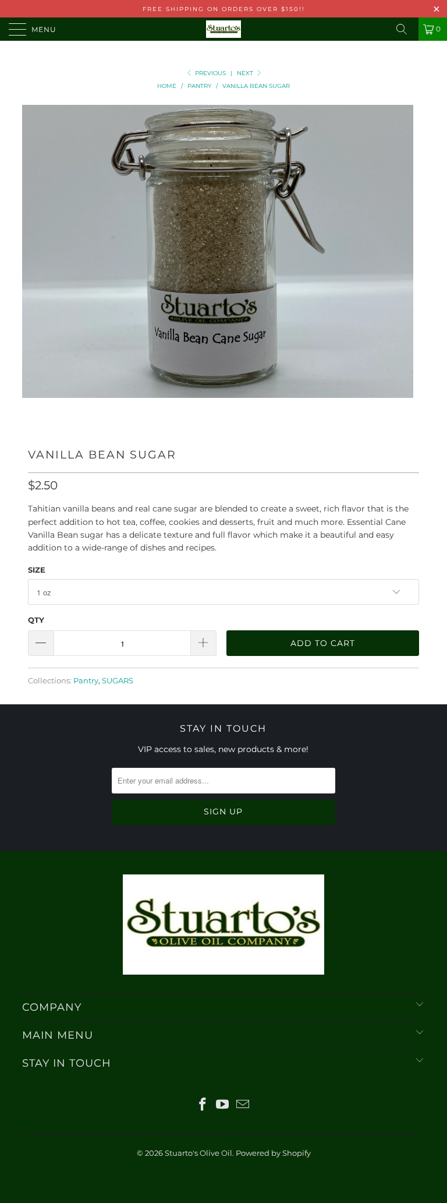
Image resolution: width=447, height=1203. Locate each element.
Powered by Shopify (273, 1153)
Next (246, 73)
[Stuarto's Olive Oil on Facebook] (202, 1105)
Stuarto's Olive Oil (198, 1153)
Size (36, 569)
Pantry (85, 680)
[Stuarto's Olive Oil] (223, 29)
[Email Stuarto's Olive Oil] (243, 1105)
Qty (36, 620)
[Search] (405, 29)
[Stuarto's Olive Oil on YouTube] (223, 1105)
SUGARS (117, 680)
